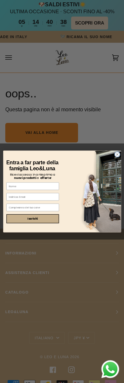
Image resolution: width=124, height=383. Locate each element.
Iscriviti (32, 218)
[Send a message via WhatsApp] (110, 369)
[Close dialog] (117, 154)
